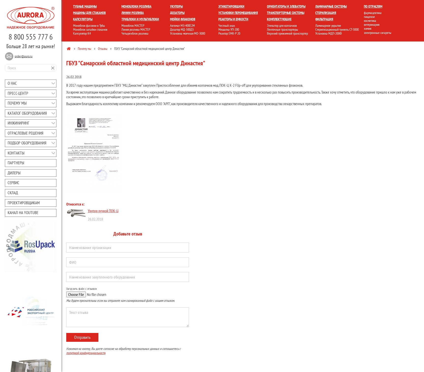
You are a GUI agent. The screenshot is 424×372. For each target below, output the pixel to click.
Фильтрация (324, 19)
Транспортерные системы (285, 13)
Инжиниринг (18, 123)
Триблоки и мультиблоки (140, 19)
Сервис (13, 182)
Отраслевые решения (25, 133)
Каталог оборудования (27, 113)
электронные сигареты (377, 32)
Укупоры (176, 6)
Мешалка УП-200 (228, 29)
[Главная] (69, 48)
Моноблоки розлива (136, 6)
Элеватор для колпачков (282, 25)
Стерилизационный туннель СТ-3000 (337, 29)
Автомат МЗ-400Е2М (182, 25)
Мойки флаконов (182, 19)
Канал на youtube (23, 212)
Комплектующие (279, 19)
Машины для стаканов (89, 13)
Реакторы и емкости (233, 19)
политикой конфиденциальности (85, 353)
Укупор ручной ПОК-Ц (103, 210)
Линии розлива (132, 13)
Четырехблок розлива (134, 33)
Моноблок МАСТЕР (132, 25)
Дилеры (14, 173)
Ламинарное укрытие (328, 25)
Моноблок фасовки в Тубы (89, 25)
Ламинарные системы (331, 6)
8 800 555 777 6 (31, 37)
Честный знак (226, 25)
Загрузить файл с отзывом (81, 288)
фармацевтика (373, 13)
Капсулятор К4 (82, 33)
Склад (13, 192)
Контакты (16, 153)
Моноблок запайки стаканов (90, 29)
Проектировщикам (24, 203)
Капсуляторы (83, 19)
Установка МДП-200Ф (328, 33)
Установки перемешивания (238, 13)
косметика (370, 20)
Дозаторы (177, 13)
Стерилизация (325, 13)
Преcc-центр (18, 93)
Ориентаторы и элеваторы (286, 6)
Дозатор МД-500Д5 (182, 29)
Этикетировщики (231, 6)
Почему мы (17, 103)
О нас (12, 83)
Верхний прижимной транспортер (287, 33)
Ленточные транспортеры (282, 29)
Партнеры (16, 162)
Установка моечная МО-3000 (187, 33)
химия (367, 28)
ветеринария (371, 24)
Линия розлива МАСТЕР (135, 29)
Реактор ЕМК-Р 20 (229, 33)
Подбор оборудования (27, 143)
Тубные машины (85, 6)
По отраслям (373, 6)
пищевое (369, 16)
